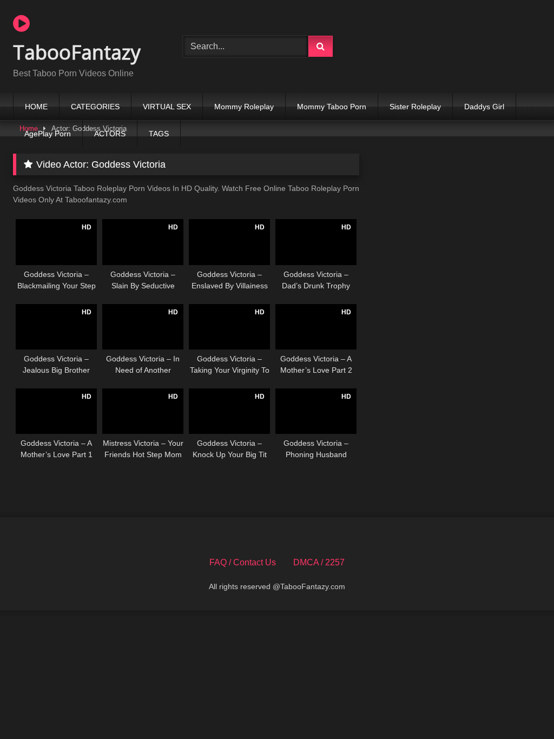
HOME (36, 106)
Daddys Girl (484, 106)
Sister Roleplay (415, 106)
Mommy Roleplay (244, 106)
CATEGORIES (95, 106)
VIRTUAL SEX (167, 106)
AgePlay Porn (47, 133)
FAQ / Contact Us (242, 562)
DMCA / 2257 (319, 562)
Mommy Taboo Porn (331, 106)
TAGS (159, 133)
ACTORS (110, 133)
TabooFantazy (77, 52)
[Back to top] (520, 706)
